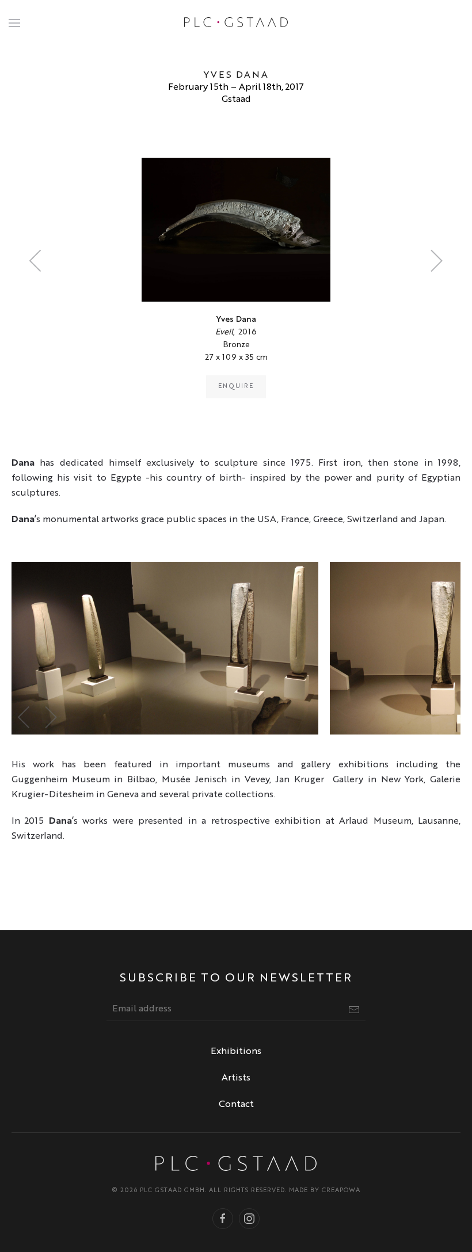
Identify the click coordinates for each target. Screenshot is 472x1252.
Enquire (236, 386)
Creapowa (341, 1191)
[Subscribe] (354, 1009)
